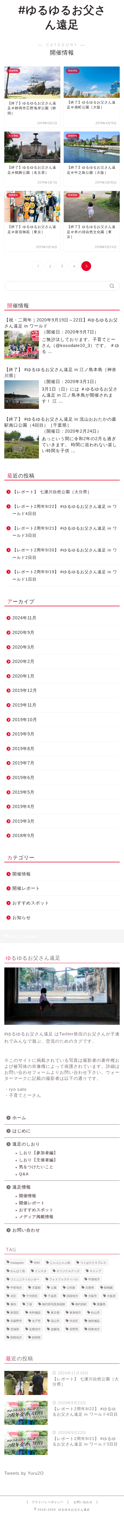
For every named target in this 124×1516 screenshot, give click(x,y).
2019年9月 (23, 733)
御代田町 (81, 1304)
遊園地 (55, 1329)
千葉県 (52, 1296)
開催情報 (21, 873)
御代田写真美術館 (53, 1304)
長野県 (73, 1329)
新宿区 (14, 1312)
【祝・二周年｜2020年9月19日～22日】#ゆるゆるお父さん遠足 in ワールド (61, 322)
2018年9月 (23, 835)
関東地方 (94, 1329)
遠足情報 (21, 1187)
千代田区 (32, 1296)
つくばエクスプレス (93, 1262)
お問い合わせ (26, 1230)
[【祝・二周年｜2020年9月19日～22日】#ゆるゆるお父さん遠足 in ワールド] (21, 345)
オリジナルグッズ (68, 1271)
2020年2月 (23, 661)
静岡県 (36, 1337)
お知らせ (21, 917)
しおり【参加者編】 (38, 1153)
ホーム (19, 1117)
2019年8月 (23, 748)
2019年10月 (24, 719)
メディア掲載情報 (36, 1217)
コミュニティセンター (24, 1279)
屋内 (13, 1304)
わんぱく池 (17, 1271)
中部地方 (16, 1287)
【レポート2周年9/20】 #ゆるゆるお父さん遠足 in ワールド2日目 (64, 554)
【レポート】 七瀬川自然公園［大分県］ (52, 492)
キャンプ (95, 1271)
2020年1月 (23, 676)
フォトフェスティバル (63, 1279)
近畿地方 (35, 1329)
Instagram (17, 1262)
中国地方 (94, 1279)
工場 (29, 1304)
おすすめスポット (30, 902)
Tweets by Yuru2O (24, 1473)
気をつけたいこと (36, 1167)
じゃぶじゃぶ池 (60, 1262)
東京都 (55, 1312)
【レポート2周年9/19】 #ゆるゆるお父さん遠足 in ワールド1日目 (64, 576)
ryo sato (18, 1089)
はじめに (21, 1130)
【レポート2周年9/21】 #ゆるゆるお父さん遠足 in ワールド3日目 (64, 532)
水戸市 (36, 1320)
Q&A (24, 1174)
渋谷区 (73, 1320)
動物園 (108, 1287)
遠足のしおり (26, 1144)
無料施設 (94, 1320)
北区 (13, 1296)
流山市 (55, 1320)
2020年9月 (23, 632)
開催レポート (26, 888)
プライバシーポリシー (47, 1502)
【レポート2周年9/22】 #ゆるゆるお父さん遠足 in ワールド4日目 (64, 510)
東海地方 (75, 1312)
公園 (54, 1287)
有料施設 (35, 1312)
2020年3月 (23, 647)
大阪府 (111, 1296)
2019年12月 (24, 690)
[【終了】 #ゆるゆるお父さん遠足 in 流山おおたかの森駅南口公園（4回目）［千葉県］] (21, 444)
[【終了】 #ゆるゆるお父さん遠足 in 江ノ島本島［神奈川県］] (21, 394)
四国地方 (72, 1296)
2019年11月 (24, 705)
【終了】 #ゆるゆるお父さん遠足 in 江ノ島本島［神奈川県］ (60, 372)
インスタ (40, 1271)
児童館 (36, 1287)
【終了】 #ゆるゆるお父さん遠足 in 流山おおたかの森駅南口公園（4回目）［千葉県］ (60, 422)
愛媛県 (101, 1304)
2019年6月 (23, 777)
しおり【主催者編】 (38, 1160)
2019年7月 (23, 762)
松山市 (95, 1312)
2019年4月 (23, 806)
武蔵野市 (16, 1320)
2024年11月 (24, 617)
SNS (37, 1262)
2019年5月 (23, 792)
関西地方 (16, 1337)
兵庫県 (89, 1287)
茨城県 (14, 1329)
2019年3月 (23, 821)
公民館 (71, 1287)
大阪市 (92, 1296)
